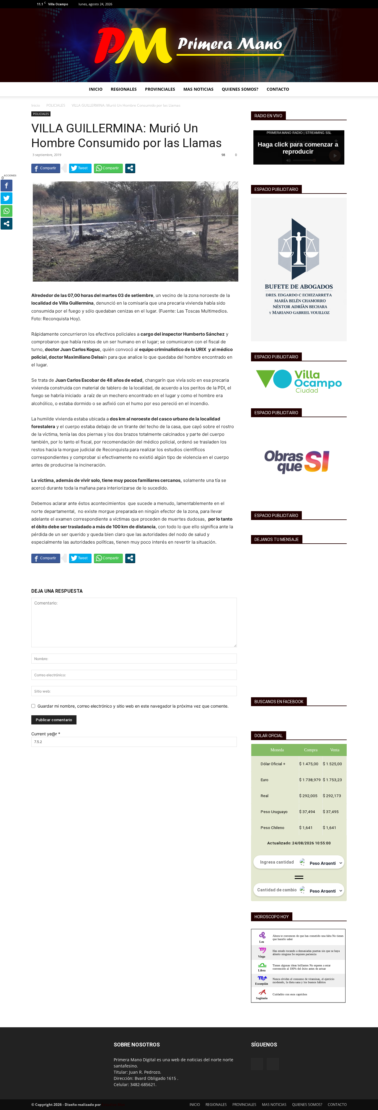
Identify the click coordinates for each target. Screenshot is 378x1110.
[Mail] (342, 4)
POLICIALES (55, 105)
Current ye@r (45, 733)
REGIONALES (124, 89)
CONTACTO (278, 89)
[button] (340, 89)
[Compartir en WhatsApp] (108, 168)
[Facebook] (332, 4)
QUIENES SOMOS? (240, 89)
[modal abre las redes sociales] (130, 168)
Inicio (35, 105)
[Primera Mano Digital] (189, 45)
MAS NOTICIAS (198, 89)
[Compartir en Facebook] (45, 168)
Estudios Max (113, 1104)
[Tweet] (80, 168)
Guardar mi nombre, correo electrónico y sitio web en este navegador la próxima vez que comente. (133, 705)
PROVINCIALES (160, 89)
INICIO (95, 89)
